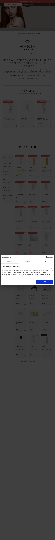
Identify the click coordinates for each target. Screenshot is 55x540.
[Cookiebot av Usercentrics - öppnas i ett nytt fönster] (47, 257)
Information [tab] (27, 261)
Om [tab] (45, 261)
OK (45, 281)
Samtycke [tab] (9, 261)
